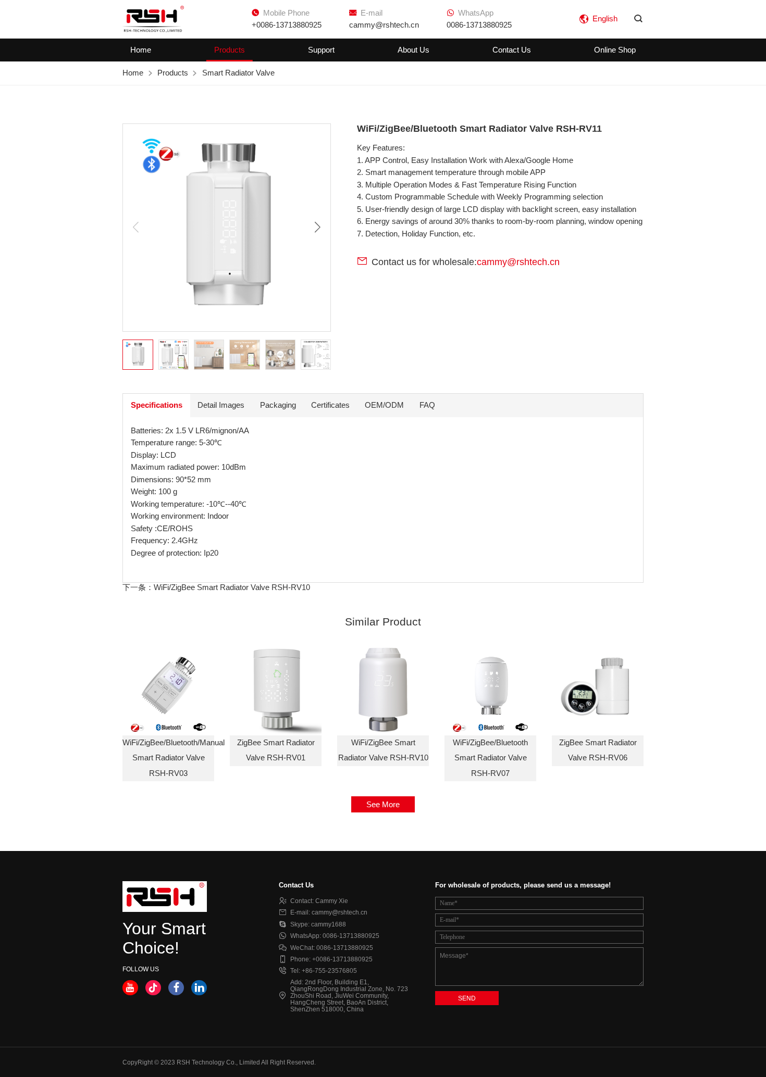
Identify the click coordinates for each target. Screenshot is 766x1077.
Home (140, 50)
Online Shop (615, 50)
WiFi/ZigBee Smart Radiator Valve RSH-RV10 (232, 587)
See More (383, 804)
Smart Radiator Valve (238, 73)
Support (321, 50)
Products (229, 50)
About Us (413, 50)
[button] (317, 227)
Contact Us (511, 50)
